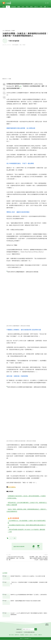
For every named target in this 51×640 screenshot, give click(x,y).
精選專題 (22, 634)
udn (3, 30)
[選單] (48, 3)
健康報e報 (18, 629)
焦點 (3, 6)
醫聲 (45, 6)
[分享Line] (4, 88)
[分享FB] (4, 84)
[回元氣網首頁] (8, 3)
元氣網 (6, 30)
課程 (31, 6)
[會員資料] (46, 3)
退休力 (36, 6)
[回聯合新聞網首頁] (3, 3)
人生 (20, 86)
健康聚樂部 (17, 634)
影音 (27, 6)
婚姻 (15, 538)
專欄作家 (40, 634)
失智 (41, 6)
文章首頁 (35, 634)
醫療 (19, 6)
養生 (8, 6)
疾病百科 (27, 634)
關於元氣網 (11, 634)
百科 (23, 6)
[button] (47, 6)
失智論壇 (13, 6)
